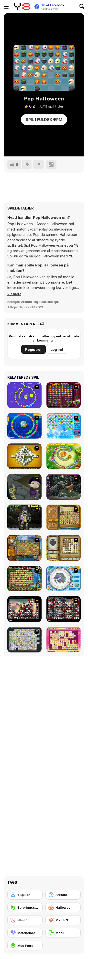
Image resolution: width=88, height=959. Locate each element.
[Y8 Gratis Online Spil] (22, 6)
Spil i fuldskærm (44, 119)
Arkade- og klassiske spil (40, 302)
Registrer (33, 349)
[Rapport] (38, 164)
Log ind (57, 349)
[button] (14, 294)
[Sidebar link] (6, 6)
